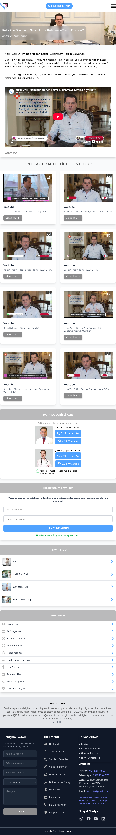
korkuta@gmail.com (98, 791)
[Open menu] (113, 6)
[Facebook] (89, 819)
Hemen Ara (60, 6)
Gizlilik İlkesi (58, 721)
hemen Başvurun (58, 528)
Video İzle (11, 218)
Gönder (20, 811)
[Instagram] (81, 819)
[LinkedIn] (103, 819)
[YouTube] (96, 819)
